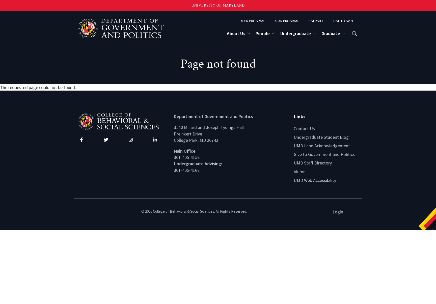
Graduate (330, 33)
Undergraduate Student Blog (321, 137)
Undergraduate (295, 33)
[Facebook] (81, 139)
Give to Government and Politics (324, 154)
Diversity (316, 21)
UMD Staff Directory (313, 163)
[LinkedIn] (155, 139)
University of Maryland (218, 5)
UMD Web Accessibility (315, 180)
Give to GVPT (343, 21)
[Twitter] (106, 139)
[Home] (122, 121)
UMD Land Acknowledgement (322, 146)
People (263, 33)
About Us (236, 33)
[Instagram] (130, 139)
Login (338, 212)
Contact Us (304, 128)
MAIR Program (252, 21)
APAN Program (286, 21)
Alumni (300, 172)
